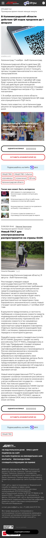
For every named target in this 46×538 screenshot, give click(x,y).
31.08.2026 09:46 (7, 226)
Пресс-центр (32, 450)
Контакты (6, 459)
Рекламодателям (21, 459)
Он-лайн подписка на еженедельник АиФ (22, 456)
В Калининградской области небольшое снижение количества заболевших (25, 200)
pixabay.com (6, 56)
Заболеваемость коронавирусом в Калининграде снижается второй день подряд (24, 194)
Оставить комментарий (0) (23, 157)
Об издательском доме (13, 450)
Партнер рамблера (21, 527)
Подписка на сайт (11, 453)
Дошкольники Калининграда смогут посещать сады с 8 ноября (21, 126)
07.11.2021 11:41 (6, 9)
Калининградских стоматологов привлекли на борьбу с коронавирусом (26, 207)
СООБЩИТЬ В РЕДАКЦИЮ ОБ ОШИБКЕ (18, 462)
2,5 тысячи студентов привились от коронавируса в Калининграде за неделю (25, 214)
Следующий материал (22, 532)
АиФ (18, 271)
